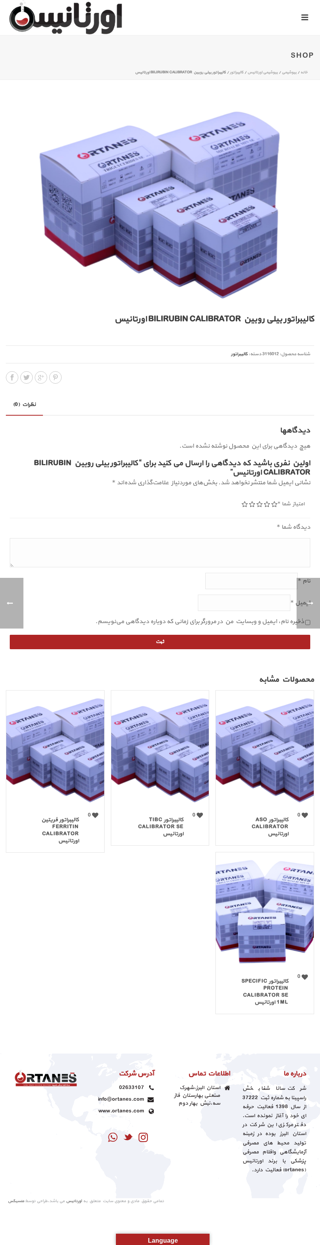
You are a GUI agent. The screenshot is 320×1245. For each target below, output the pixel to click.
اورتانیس (74, 1201)
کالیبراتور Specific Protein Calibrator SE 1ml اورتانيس (265, 991)
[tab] (24, 405)
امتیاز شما (290, 504)
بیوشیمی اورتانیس (262, 72)
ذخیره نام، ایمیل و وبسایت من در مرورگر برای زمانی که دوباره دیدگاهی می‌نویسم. (199, 621)
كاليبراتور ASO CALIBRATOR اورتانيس (270, 827)
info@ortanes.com (121, 1099)
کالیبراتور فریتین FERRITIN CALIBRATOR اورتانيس (60, 830)
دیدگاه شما (293, 527)
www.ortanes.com (121, 1111)
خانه (304, 72)
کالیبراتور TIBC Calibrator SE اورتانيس (160, 827)
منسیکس (16, 1201)
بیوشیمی (289, 72)
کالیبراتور (237, 72)
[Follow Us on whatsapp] (112, 1138)
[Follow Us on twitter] (128, 1138)
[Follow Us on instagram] (143, 1138)
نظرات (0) (24, 404)
